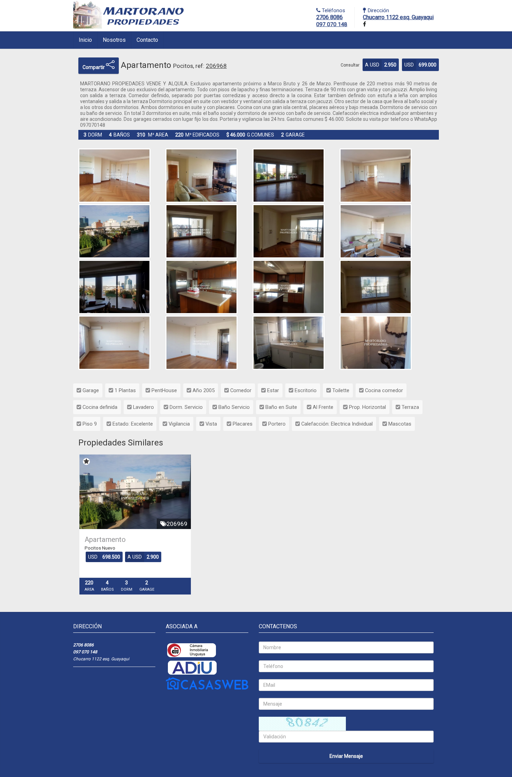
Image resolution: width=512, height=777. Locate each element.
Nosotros (114, 40)
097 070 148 (331, 24)
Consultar (350, 65)
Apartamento (105, 539)
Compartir (94, 67)
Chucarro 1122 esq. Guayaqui (398, 17)
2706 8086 (329, 17)
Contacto (147, 40)
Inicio (85, 40)
